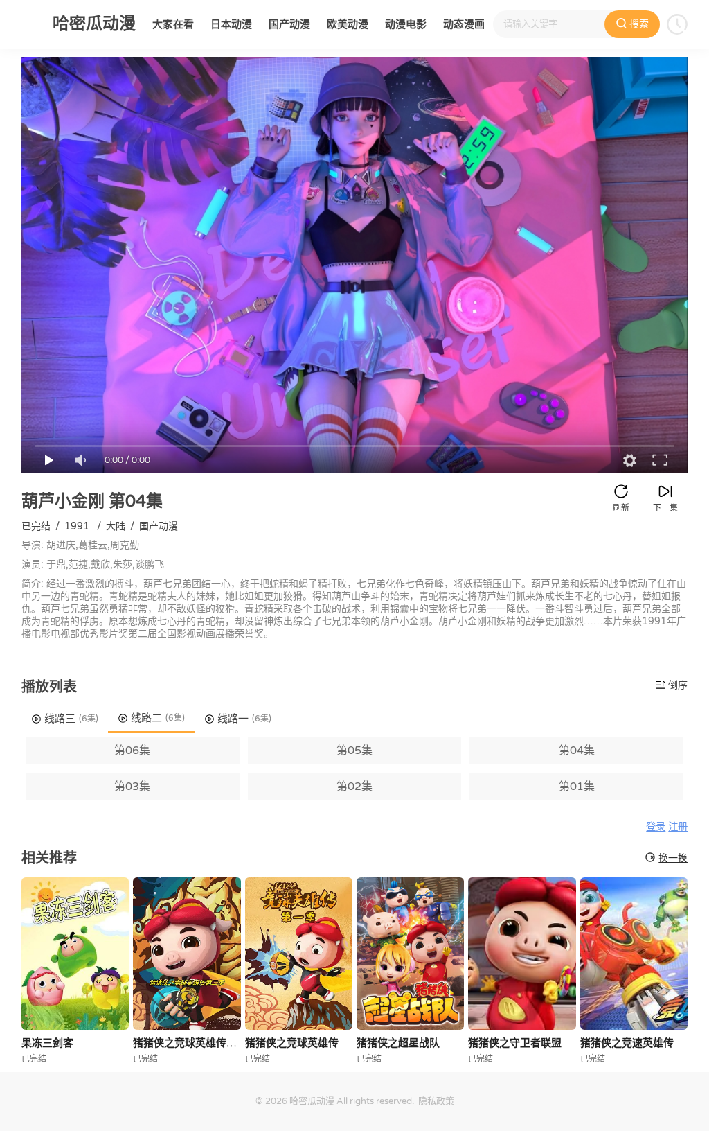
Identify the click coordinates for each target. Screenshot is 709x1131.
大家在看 (173, 24)
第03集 (132, 787)
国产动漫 (289, 24)
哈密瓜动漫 (311, 1101)
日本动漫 (231, 24)
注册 (678, 827)
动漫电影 (406, 24)
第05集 (354, 750)
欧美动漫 (347, 24)
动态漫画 (464, 24)
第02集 (354, 787)
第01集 (577, 787)
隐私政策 (436, 1101)
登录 (655, 827)
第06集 (132, 750)
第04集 (577, 750)
